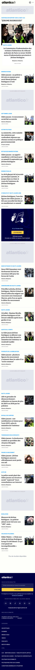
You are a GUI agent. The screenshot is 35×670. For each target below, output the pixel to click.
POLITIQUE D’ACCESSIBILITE (9, 659)
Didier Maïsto (4, 186)
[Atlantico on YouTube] (29, 603)
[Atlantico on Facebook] (15, 603)
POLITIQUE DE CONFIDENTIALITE (23, 656)
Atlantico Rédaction (6, 121)
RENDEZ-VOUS (5, 634)
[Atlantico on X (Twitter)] (10, 603)
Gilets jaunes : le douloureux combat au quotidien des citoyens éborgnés (12, 440)
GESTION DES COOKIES (8, 656)
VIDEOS (4, 638)
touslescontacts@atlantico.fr (17, 607)
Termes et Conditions (17, 595)
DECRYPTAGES (5, 628)
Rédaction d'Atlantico (17, 60)
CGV (3, 652)
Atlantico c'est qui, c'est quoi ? (10, 616)
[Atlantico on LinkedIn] (20, 603)
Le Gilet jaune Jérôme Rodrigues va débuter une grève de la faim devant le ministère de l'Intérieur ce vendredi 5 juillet (11, 337)
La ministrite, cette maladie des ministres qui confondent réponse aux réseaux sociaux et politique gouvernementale (12, 137)
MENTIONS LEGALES (10, 652)
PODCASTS (4, 641)
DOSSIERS (4, 631)
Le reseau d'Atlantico (7, 618)
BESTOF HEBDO (6, 644)
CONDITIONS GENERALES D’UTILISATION (12, 665)
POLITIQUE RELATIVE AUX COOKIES (11, 662)
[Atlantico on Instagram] (24, 603)
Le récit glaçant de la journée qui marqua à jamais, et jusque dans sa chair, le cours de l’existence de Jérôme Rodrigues (12, 178)
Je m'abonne (17, 232)
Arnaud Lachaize (5, 144)
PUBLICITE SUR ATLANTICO (24, 652)
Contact (20, 618)
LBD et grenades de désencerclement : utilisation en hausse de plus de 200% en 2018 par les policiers (12, 401)
